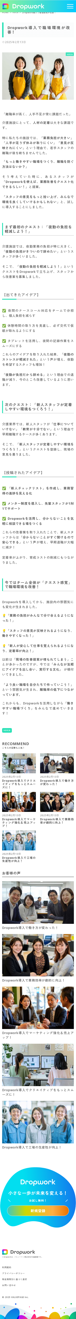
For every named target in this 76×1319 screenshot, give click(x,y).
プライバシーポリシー (13, 1273)
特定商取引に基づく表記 (14, 1279)
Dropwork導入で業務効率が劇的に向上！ (57, 821)
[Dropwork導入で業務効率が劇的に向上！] (57, 802)
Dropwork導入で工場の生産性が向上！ (19, 859)
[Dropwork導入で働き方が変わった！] (57, 763)
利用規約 (6, 1267)
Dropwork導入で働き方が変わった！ (57, 782)
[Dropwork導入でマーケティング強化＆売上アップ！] (19, 802)
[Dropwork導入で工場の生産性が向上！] (19, 840)
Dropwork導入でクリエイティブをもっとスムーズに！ (19, 784)
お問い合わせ (9, 1285)
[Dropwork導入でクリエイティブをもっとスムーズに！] (19, 763)
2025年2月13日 (11, 776)
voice (7, 730)
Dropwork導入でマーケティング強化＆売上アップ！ (19, 823)
